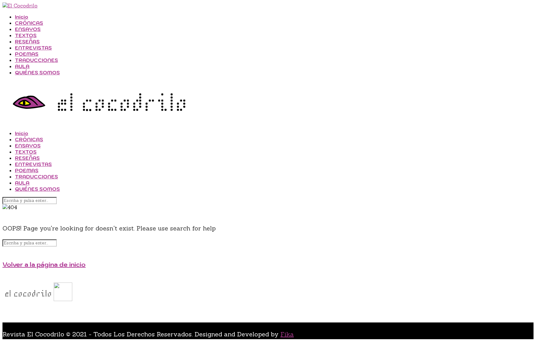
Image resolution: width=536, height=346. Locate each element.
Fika (287, 334)
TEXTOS (26, 35)
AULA (22, 66)
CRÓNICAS (29, 23)
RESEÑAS (27, 41)
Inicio (21, 17)
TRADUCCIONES (36, 60)
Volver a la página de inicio (44, 265)
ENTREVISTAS (33, 48)
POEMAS (26, 54)
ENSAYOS (28, 29)
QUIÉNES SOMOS (37, 72)
